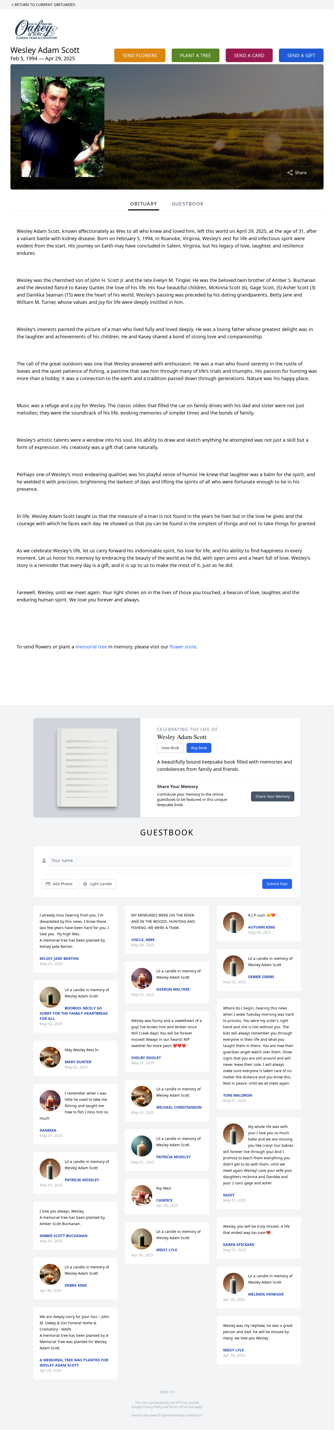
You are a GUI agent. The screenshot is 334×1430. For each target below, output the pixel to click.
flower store (183, 646)
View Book (170, 747)
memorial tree (91, 646)
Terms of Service (181, 1407)
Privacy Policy (152, 1407)
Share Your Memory (272, 796)
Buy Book (199, 747)
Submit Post (277, 883)
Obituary (143, 203)
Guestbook (188, 203)
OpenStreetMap (172, 1415)
